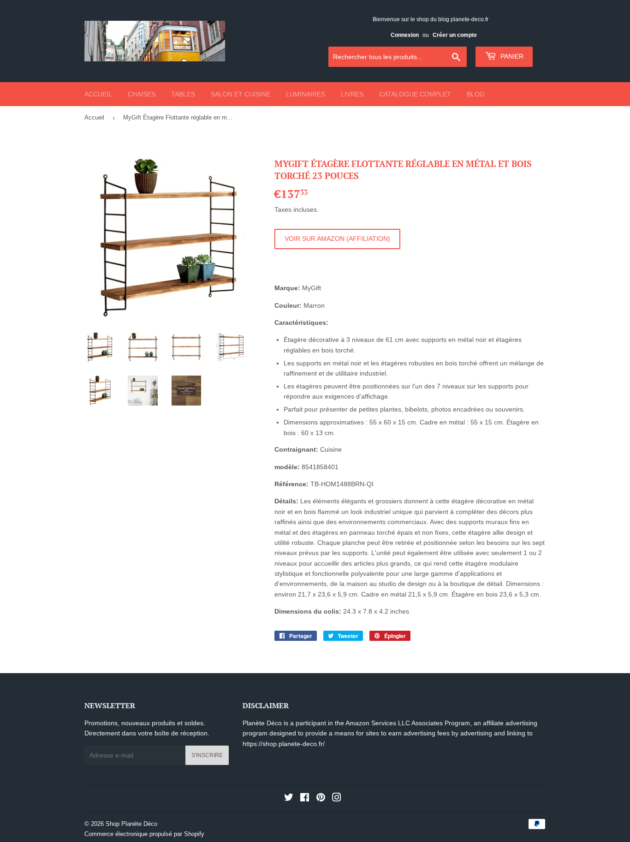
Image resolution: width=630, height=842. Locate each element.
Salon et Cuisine (240, 94)
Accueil (98, 94)
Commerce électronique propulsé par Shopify (144, 833)
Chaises (141, 94)
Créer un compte (455, 35)
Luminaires (305, 94)
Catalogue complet (415, 94)
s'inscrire (207, 755)
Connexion (405, 35)
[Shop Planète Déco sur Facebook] (304, 798)
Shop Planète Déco (131, 823)
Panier (511, 56)
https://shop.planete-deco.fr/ (284, 743)
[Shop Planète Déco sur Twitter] (288, 798)
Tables (183, 94)
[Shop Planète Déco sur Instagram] (336, 798)
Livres (352, 94)
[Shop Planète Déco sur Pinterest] (321, 798)
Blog (476, 94)
